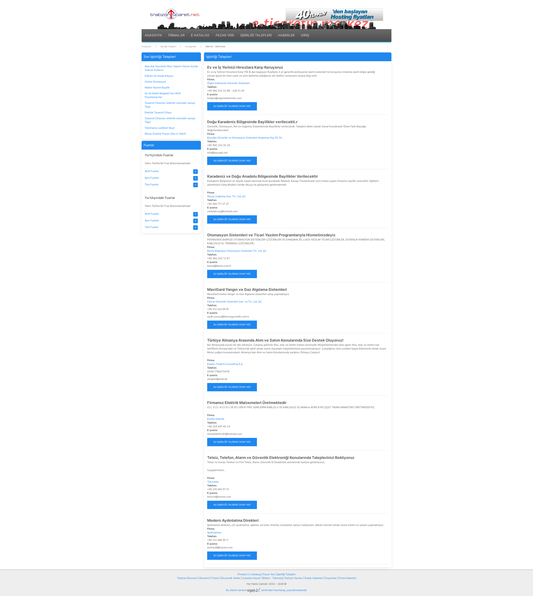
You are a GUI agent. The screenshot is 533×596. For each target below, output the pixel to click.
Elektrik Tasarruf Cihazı (158, 112)
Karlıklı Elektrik (215, 418)
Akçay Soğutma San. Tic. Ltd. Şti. (226, 196)
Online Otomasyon (155, 81)
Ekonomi (204, 578)
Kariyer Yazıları (294, 578)
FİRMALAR (176, 35)
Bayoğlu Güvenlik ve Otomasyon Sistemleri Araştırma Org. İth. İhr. (245, 137)
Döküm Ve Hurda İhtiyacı (159, 75)
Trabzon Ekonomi (187, 578)
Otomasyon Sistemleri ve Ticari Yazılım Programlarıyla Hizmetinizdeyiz (271, 235)
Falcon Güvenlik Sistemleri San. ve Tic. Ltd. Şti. (234, 301)
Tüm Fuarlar (151, 184)
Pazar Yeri (269, 574)
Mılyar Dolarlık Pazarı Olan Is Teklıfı (165, 133)
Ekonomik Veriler (230, 578)
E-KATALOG (200, 35)
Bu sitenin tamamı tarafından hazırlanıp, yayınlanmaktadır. (266, 590)
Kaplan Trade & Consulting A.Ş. (225, 364)
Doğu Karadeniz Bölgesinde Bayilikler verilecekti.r (252, 122)
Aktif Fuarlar (152, 171)
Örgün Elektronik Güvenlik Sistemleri (228, 83)
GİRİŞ (305, 35)
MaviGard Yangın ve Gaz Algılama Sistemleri (247, 289)
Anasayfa (146, 46)
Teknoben (213, 481)
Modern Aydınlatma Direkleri (233, 520)
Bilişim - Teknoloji (272, 578)
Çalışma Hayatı (251, 578)
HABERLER (286, 35)
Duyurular (330, 578)
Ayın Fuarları (152, 177)
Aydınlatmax (214, 532)
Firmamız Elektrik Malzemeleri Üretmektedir (246, 402)
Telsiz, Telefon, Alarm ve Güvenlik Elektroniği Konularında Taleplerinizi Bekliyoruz (280, 457)
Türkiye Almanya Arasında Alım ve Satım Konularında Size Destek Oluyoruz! (275, 340)
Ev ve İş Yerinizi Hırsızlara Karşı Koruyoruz (245, 67)
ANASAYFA (153, 35)
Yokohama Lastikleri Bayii (160, 127)
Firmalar (242, 574)
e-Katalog (255, 574)
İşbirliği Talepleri (168, 46)
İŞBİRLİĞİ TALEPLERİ (256, 35)
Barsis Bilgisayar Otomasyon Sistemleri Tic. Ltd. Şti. (237, 250)
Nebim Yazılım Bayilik (157, 87)
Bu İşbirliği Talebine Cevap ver (232, 106)
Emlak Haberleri (314, 578)
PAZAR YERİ (225, 35)
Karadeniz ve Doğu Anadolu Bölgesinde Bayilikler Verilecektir (262, 176)
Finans (215, 578)
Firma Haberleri (347, 578)
